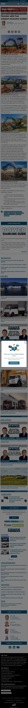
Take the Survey (14, 363)
